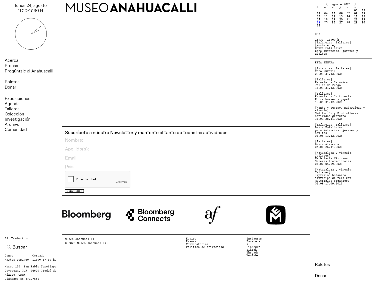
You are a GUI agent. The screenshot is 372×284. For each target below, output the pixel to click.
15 (356, 16)
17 (318, 19)
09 (363, 13)
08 (356, 13)
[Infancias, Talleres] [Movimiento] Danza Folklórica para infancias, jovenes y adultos (336, 46)
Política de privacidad (205, 247)
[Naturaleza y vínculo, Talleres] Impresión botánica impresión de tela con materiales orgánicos (334, 176)
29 (356, 22)
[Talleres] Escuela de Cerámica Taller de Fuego (331, 83)
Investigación (18, 119)
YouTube (252, 255)
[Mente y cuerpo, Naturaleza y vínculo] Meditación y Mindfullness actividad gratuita (340, 113)
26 (333, 22)
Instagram (254, 238)
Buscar (8, 247)
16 (363, 16)
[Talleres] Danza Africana (329, 144)
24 (318, 22)
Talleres (12, 108)
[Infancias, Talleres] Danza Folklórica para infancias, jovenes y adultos (336, 130)
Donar (320, 275)
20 (341, 19)
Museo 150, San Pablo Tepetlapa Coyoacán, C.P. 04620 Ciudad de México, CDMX (30, 270)
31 (318, 25)
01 (356, 10)
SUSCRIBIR (74, 191)
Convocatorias (197, 244)
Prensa (191, 241)
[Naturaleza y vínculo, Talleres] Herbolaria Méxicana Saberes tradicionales (334, 159)
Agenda (12, 103)
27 (341, 22)
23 (363, 19)
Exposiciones (17, 98)
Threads (252, 252)
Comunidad (16, 129)
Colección (14, 114)
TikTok (251, 250)
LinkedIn (253, 247)
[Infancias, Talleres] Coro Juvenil (333, 71)
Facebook (253, 241)
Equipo (191, 238)
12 (333, 16)
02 (363, 10)
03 (318, 13)
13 (341, 16)
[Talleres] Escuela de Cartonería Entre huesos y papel (333, 98)
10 (318, 16)
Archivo (12, 124)
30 (363, 22)
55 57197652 (29, 279)
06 (341, 13)
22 (356, 19)
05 (333, 13)
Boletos (322, 264)
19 (333, 19)
